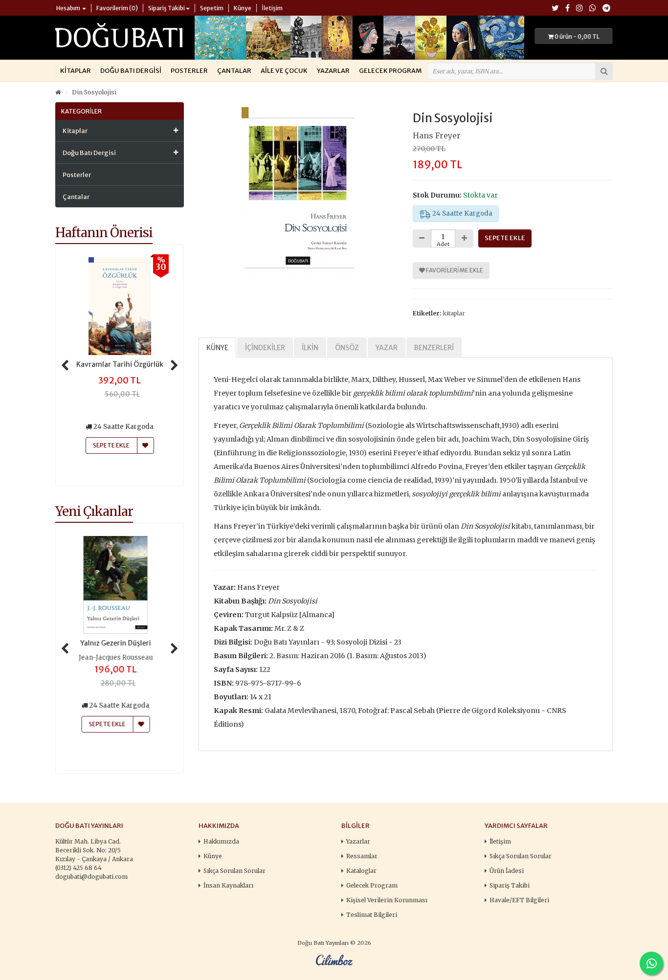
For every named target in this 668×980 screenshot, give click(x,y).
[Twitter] (555, 8)
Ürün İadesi (507, 870)
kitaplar (454, 313)
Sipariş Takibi (510, 885)
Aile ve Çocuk (284, 71)
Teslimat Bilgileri (371, 914)
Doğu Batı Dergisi (130, 71)
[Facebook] (567, 8)
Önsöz (347, 347)
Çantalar (234, 71)
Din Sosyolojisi (94, 92)
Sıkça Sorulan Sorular (234, 870)
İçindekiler (265, 347)
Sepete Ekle (111, 724)
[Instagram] (579, 8)
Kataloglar (361, 870)
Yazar (387, 347)
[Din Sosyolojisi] (299, 192)
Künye (217, 347)
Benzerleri (434, 347)
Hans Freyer (437, 135)
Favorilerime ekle (454, 270)
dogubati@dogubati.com (91, 876)
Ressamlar (362, 856)
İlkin (310, 347)
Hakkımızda (221, 841)
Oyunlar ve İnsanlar (120, 643)
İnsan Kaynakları (228, 885)
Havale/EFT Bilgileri (519, 900)
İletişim (500, 841)
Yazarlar (333, 71)
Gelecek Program (390, 71)
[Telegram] (606, 8)
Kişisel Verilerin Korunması (386, 900)
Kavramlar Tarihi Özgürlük (119, 364)
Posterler (189, 71)
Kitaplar (75, 71)
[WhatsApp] (592, 8)
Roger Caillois (119, 657)
